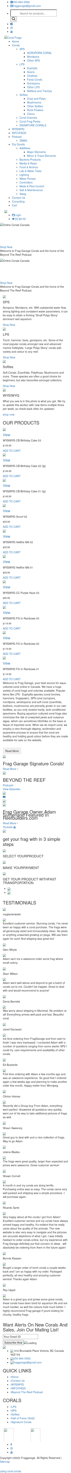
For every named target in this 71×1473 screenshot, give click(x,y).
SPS (22, 49)
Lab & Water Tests (30, 171)
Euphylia (32, 68)
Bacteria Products (30, 159)
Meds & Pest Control (32, 186)
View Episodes (11, 789)
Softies (24, 95)
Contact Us (18, 197)
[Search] (13, 19)
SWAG (23, 140)
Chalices (32, 76)
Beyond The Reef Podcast (27, 1392)
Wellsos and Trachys (39, 91)
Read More (12, 751)
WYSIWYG (18, 129)
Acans (30, 72)
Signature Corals (21, 1422)
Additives (25, 148)
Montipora (33, 56)
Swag (23, 194)
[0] (20, 219)
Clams (31, 114)
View (6, 434)
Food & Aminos (29, 167)
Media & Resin (28, 163)
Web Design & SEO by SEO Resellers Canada (27, 1467)
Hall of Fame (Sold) (23, 1418)
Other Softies (35, 106)
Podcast (17, 137)
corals (17, 1471)
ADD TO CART (12, 451)
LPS (22, 64)
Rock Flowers (35, 110)
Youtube (8, 827)
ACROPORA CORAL (39, 53)
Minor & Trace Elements (41, 156)
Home (15, 41)
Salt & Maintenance (31, 190)
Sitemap (5, 1461)
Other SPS (33, 60)
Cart (14, 205)
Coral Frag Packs (30, 121)
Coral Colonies (28, 117)
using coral (6, 1471)
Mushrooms (34, 102)
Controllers (26, 182)
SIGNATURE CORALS (33, 125)
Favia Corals (34, 79)
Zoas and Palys (36, 98)
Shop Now (6, 247)
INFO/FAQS (19, 133)
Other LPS (33, 87)
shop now (8, 414)
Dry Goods (18, 144)
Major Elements (36, 152)
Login (18, 215)
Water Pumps (28, 178)
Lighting (24, 175)
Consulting (18, 201)
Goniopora (33, 83)
